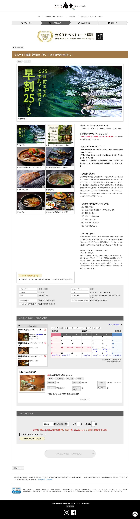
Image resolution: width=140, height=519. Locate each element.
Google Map (70, 506)
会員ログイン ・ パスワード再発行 (92, 16)
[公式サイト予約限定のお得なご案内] (60, 134)
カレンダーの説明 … (114, 324)
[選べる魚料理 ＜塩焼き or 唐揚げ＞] (60, 156)
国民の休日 (78, 347)
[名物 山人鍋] (60, 179)
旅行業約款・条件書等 (45, 479)
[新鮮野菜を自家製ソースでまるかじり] (31, 156)
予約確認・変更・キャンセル (55, 16)
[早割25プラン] (31, 134)
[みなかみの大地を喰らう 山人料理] (60, 201)
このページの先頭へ (135, 516)
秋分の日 (89, 347)
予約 (38, 16)
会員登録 (72, 16)
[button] (16, 490)
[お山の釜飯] (31, 201)
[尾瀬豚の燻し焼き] (31, 179)
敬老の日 (69, 347)
